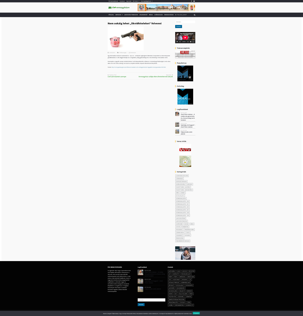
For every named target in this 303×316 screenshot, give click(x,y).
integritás (184, 279)
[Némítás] (191, 41)
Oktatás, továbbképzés (182, 227)
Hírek (177, 192)
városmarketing (179, 305)
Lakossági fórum (180, 218)
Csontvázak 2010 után (182, 175)
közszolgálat (180, 285)
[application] (185, 37)
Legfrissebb (179, 224)
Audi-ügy (184, 271)
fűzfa (175, 276)
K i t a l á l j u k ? (181, 14)
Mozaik (186, 224)
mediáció (189, 291)
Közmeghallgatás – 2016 (182, 215)
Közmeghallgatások (146, 1)
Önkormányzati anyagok (182, 241)
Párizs (191, 293)
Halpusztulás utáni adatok (153, 289)
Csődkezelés (158, 14)
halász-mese (176, 279)
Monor (170, 293)
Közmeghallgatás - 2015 (182, 207)
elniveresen (133, 52)
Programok (179, 229)
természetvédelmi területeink (177, 299)
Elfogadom (196, 313)
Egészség (189, 184)
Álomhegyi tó (189, 305)
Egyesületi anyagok (181, 181)
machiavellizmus (173, 291)
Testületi (182, 302)
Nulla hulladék (183, 293)
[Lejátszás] (177, 41)
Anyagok (118, 14)
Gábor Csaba (190, 276)
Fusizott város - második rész (184, 190)
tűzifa (188, 302)
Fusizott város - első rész (183, 187)
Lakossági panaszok (131, 14)
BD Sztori (135, 1)
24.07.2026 (184, 112)
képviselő (171, 285)
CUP (170, 274)
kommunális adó (185, 282)
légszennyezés (181, 288)
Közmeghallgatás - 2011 (182, 204)
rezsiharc (181, 296)
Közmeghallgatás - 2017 (182, 209)
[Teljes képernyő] (193, 41)
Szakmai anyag (180, 232)
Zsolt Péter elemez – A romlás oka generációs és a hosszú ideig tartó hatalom (155, 274)
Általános (187, 235)
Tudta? (188, 232)
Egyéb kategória (180, 184)
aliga (178, 271)
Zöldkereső (143, 14)
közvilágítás (189, 285)
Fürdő (170, 276)
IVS (190, 279)
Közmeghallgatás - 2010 (182, 201)
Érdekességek (169, 14)
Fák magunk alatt (186, 274)
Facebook (122, 1)
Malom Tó (182, 291)
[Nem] (301, 313)
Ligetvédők (172, 288)
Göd (170, 279)
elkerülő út (176, 274)
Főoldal (111, 14)
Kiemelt (183, 192)
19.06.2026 (184, 130)
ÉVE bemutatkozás (113, 1)
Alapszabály (172, 271)
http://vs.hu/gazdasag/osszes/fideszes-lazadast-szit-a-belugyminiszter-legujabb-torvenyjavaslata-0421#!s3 (139, 67)
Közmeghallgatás (181, 198)
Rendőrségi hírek (189, 229)
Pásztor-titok (172, 296)
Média (151, 14)
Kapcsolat (128, 1)
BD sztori (191, 271)
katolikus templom (174, 282)
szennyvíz (188, 296)
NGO (176, 293)
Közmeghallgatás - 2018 (182, 212)
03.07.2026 (184, 123)
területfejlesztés (173, 302)
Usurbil (171, 305)
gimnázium (182, 276)
